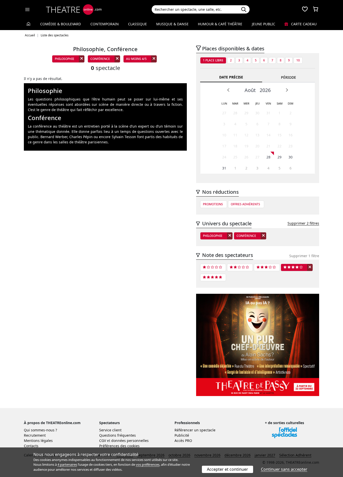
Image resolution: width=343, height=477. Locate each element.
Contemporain (104, 24)
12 (246, 135)
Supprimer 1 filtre (304, 255)
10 (298, 60)
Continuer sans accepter (284, 469)
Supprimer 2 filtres (303, 223)
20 (257, 146)
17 (224, 146)
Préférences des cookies (119, 445)
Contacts (31, 445)
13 (257, 135)
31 (268, 113)
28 (235, 113)
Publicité (182, 435)
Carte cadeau (303, 24)
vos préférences (147, 464)
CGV (102, 440)
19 (246, 146)
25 (235, 157)
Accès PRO (183, 440)
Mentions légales (38, 440)
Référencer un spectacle (195, 430)
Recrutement (35, 435)
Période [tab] (288, 77)
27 (224, 113)
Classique (137, 24)
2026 (265, 90)
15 (279, 135)
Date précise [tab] (231, 77)
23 (291, 146)
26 (246, 157)
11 (235, 135)
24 (224, 157)
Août (250, 90)
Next (287, 90)
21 (268, 146)
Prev (228, 90)
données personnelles (130, 440)
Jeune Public (263, 24)
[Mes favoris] (305, 9)
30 (257, 113)
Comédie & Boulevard (60, 24)
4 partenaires (67, 464)
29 (246, 113)
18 (235, 146)
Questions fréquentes (117, 435)
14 (268, 135)
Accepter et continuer (227, 469)
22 (279, 146)
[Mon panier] (315, 9)
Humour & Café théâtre (220, 24)
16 (291, 135)
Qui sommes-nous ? (40, 430)
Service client (110, 430)
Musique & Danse (172, 24)
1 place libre (213, 60)
